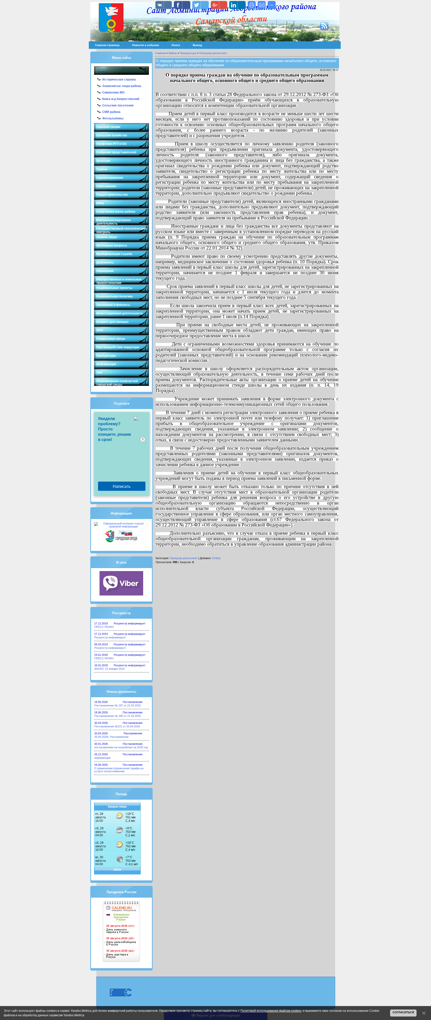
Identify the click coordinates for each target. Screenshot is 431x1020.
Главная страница (107, 45)
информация (102, 757)
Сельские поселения (117, 105)
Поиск (176, 45)
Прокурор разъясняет (213, 53)
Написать (121, 486)
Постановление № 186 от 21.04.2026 (117, 715)
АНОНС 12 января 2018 (109, 668)
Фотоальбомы (112, 118)
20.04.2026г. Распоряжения (111, 736)
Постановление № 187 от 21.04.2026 (117, 705)
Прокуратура (188, 53)
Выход (197, 45)
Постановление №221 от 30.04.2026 (117, 726)
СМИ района (111, 112)
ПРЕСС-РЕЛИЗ (104, 626)
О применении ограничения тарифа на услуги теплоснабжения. (118, 770)
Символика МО (113, 92)
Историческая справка (119, 79)
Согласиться (403, 1012)
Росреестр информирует (110, 637)
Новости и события (145, 45)
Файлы (172, 53)
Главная (160, 53)
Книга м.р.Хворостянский (120, 99)
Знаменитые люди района (121, 86)
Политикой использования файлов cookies (270, 1011)
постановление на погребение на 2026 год (121, 747)
